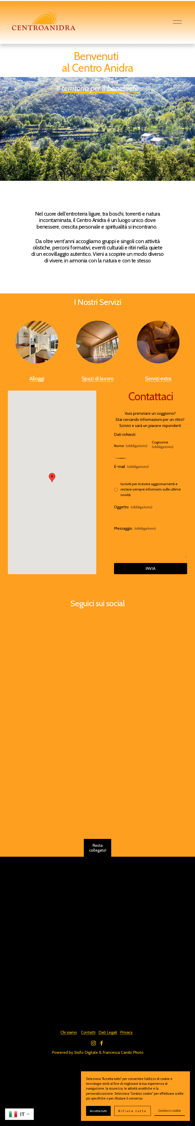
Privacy (126, 1032)
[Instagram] (93, 1043)
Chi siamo (68, 1032)
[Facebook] (101, 1043)
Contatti (88, 1032)
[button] (52, 477)
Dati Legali (108, 1032)
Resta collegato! (97, 848)
